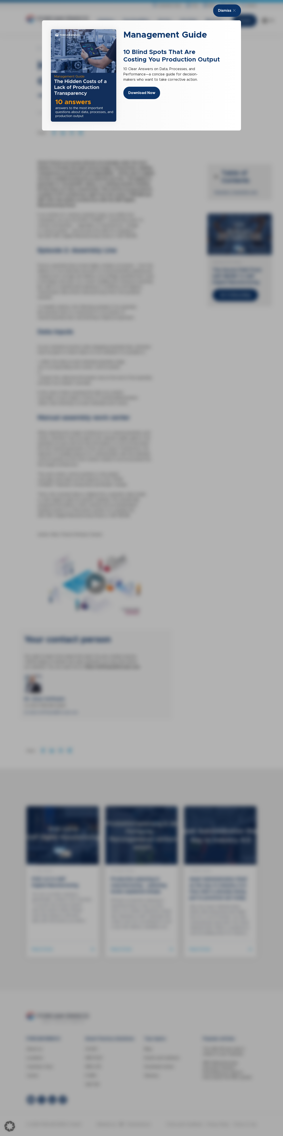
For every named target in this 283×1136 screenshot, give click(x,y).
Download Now (141, 92)
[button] (9, 1126)
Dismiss (224, 10)
